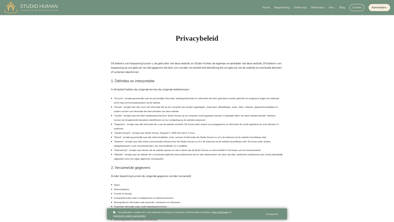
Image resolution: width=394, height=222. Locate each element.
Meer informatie (220, 212)
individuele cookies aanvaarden (129, 216)
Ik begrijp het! (272, 214)
